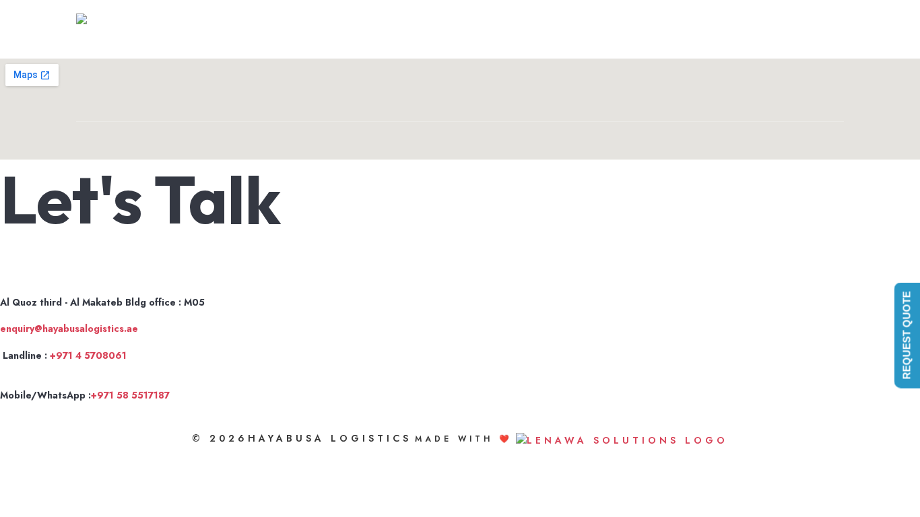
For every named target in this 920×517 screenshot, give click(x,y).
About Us (592, 30)
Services (642, 30)
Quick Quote (703, 30)
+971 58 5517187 (130, 395)
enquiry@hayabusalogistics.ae (69, 328)
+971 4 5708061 (88, 355)
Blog (755, 30)
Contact (796, 30)
